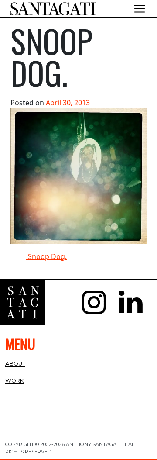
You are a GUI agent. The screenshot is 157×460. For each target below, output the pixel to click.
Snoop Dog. (46, 256)
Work (14, 380)
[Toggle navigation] (140, 9)
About (15, 363)
